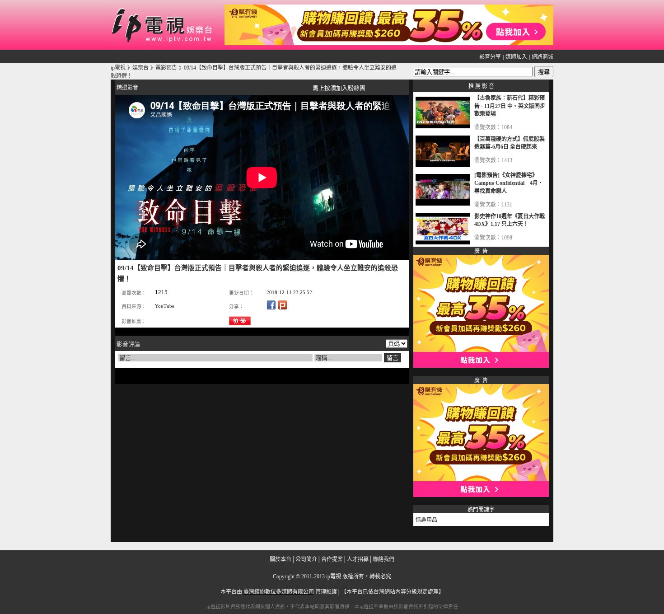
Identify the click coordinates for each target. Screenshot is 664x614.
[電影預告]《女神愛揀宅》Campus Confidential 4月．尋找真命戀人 (508, 183)
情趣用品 (426, 520)
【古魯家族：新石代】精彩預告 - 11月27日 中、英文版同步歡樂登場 (509, 106)
